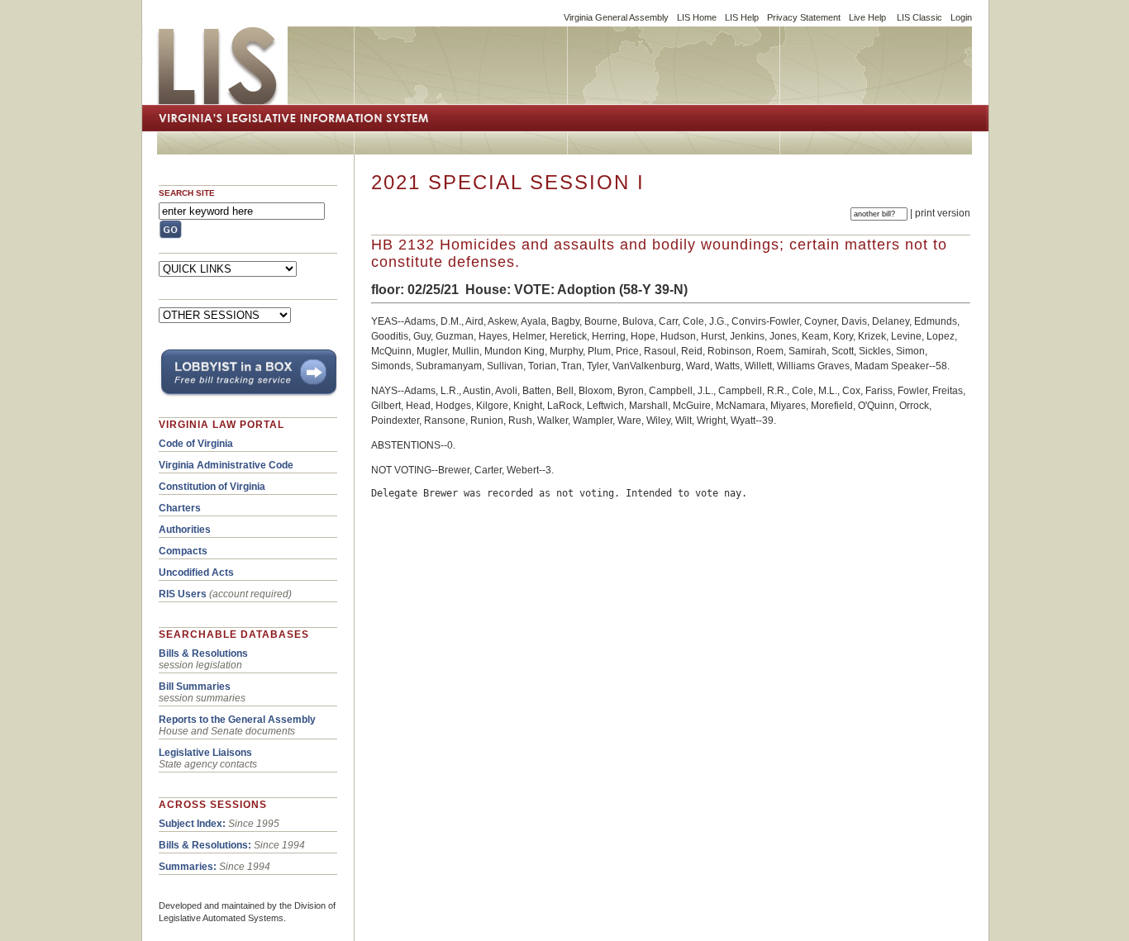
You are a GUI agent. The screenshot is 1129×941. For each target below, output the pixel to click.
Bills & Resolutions (203, 653)
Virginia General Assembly (616, 17)
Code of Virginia (196, 443)
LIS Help (742, 17)
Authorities (185, 529)
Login (961, 17)
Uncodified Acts (196, 572)
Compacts (183, 551)
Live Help (867, 17)
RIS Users (183, 594)
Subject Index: (192, 823)
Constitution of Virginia (212, 486)
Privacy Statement (804, 17)
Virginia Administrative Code (226, 465)
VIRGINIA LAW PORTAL (221, 424)
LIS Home (697, 17)
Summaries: (188, 866)
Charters (180, 508)
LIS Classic (919, 17)
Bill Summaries (195, 686)
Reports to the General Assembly (237, 719)
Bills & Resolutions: (205, 845)
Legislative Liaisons (205, 752)
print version (942, 213)
